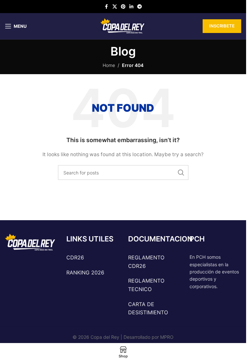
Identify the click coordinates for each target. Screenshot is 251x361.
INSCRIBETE (222, 25)
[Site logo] (123, 25)
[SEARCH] (181, 172)
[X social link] (114, 6)
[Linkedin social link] (131, 6)
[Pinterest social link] (123, 6)
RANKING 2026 (85, 272)
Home (109, 65)
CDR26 (75, 257)
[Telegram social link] (139, 6)
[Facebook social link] (106, 6)
